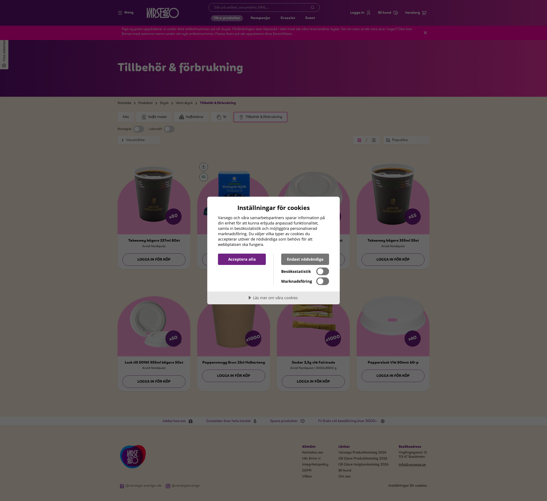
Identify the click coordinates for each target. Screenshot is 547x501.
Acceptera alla (242, 259)
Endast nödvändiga (305, 259)
